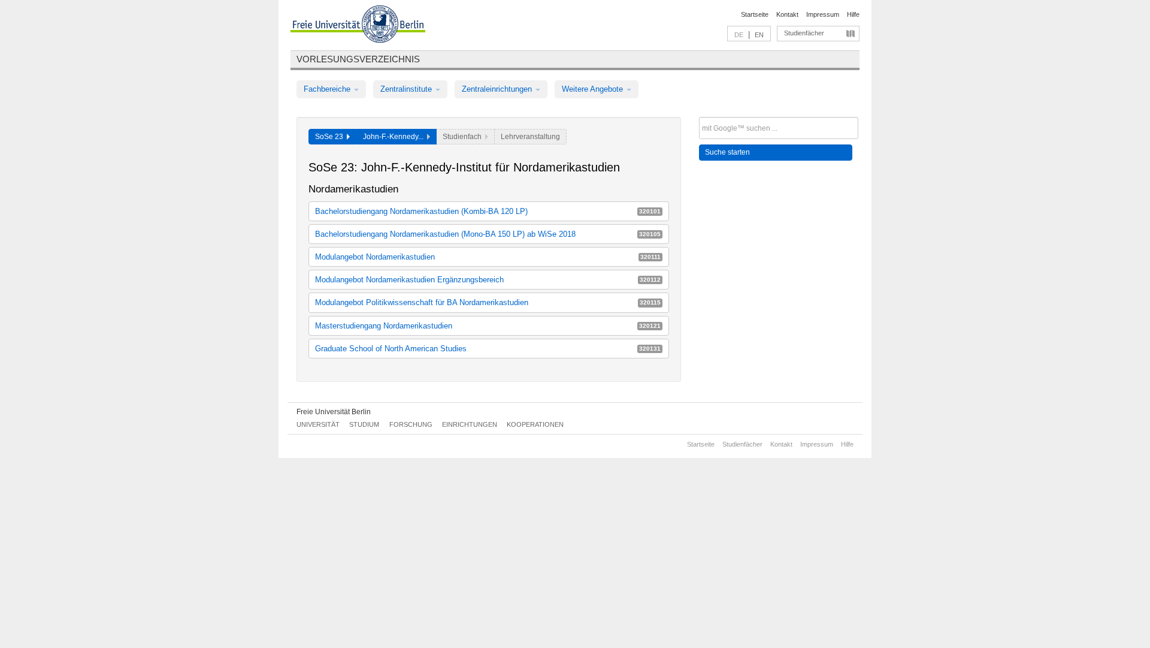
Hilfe (853, 14)
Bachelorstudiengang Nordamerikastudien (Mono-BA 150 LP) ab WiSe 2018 (488, 234)
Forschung (410, 424)
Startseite (754, 14)
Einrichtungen (469, 424)
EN (759, 34)
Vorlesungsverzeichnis (358, 59)
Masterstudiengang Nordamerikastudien (488, 325)
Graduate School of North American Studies (488, 348)
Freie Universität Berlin (333, 412)
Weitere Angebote (593, 89)
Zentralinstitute (407, 89)
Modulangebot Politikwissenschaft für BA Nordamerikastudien (488, 302)
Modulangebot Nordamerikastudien (488, 256)
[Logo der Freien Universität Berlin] (357, 25)
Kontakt (787, 14)
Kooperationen (535, 424)
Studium (364, 424)
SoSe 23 (331, 136)
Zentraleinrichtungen (498, 89)
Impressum (822, 14)
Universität (318, 424)
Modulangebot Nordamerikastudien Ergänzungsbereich (488, 279)
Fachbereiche (328, 89)
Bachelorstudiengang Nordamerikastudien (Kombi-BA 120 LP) (488, 211)
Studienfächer (804, 33)
